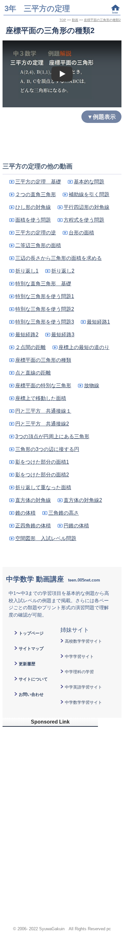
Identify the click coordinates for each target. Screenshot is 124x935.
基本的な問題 (89, 181)
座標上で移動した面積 (40, 398)
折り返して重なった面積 (43, 487)
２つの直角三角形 (35, 194)
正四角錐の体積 (33, 525)
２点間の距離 (30, 347)
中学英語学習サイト (83, 687)
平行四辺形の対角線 (86, 207)
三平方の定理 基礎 (38, 181)
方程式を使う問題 (84, 220)
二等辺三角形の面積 (38, 245)
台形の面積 (81, 232)
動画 (75, 20)
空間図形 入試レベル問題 (45, 538)
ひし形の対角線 (33, 207)
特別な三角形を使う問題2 (44, 309)
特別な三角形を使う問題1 (44, 296)
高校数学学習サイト (83, 641)
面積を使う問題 (33, 220)
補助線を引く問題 (89, 194)
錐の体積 (25, 513)
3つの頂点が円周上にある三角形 (52, 436)
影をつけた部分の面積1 (42, 462)
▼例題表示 (101, 117)
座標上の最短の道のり (84, 347)
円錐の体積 (76, 525)
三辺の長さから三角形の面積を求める (58, 258)
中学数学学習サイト (83, 702)
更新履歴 (27, 663)
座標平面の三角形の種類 (43, 360)
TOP (62, 20)
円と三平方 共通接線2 (42, 423)
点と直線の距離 (33, 372)
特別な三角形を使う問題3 (44, 322)
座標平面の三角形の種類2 (102, 20)
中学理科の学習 (79, 671)
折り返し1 (26, 271)
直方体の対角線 (33, 500)
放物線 (91, 385)
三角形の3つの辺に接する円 (47, 449)
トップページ (31, 633)
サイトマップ (31, 648)
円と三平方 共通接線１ (43, 411)
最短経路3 (62, 334)
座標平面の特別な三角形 (43, 385)
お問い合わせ (31, 694)
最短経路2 (26, 334)
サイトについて (33, 679)
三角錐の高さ (63, 513)
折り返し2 (62, 271)
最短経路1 (98, 322)
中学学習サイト (79, 656)
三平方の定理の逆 (35, 232)
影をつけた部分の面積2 (42, 474)
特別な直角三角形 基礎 (43, 283)
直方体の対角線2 (83, 500)
